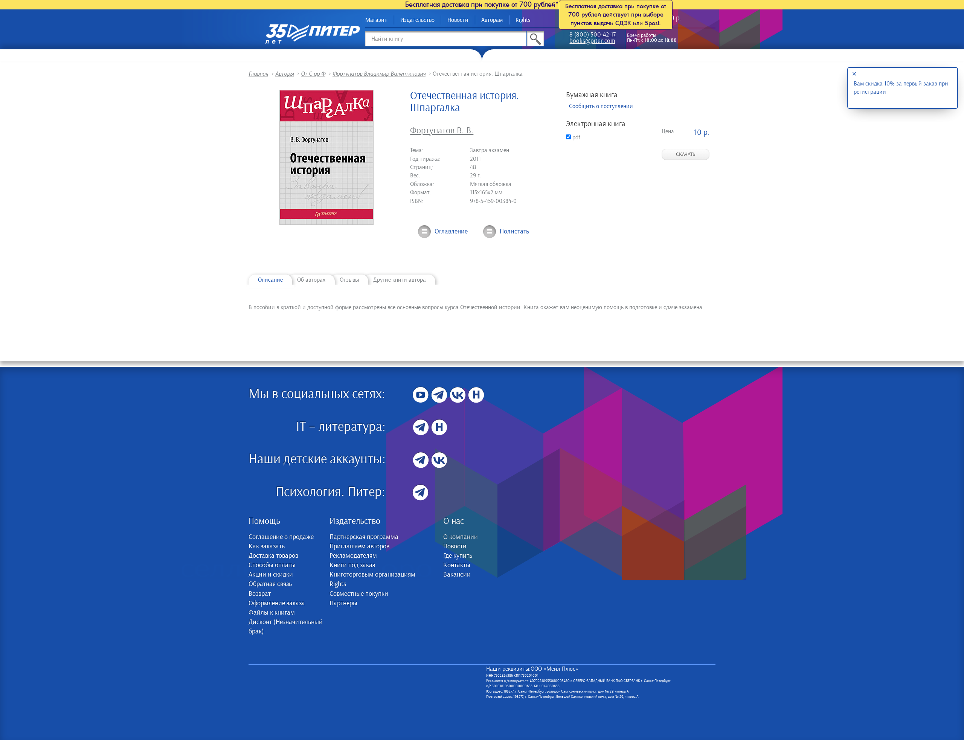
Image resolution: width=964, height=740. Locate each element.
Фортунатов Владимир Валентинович (379, 73)
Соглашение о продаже (281, 537)
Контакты (456, 565)
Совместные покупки (358, 594)
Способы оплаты (272, 565)
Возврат (260, 594)
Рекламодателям (353, 556)
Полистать (514, 231)
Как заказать (267, 546)
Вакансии (457, 574)
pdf (575, 137)
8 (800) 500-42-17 (592, 35)
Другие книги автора (399, 279)
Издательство (417, 20)
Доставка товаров (273, 556)
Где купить (457, 556)
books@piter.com (592, 41)
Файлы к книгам (272, 612)
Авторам (492, 20)
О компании (460, 537)
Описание (270, 279)
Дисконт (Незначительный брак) (286, 626)
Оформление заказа (277, 603)
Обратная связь (270, 584)
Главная (258, 73)
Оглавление (451, 231)
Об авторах (311, 279)
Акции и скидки (271, 574)
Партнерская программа (363, 537)
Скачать (685, 154)
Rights (523, 20)
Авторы (284, 73)
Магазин (376, 20)
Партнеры (343, 603)
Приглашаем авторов (359, 546)
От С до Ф (313, 73)
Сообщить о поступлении (601, 106)
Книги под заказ (352, 565)
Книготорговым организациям (372, 574)
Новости (457, 20)
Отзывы (349, 279)
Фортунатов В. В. (441, 130)
